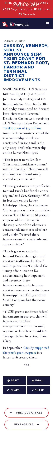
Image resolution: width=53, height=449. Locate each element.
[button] (47, 23)
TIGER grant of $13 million (22, 128)
